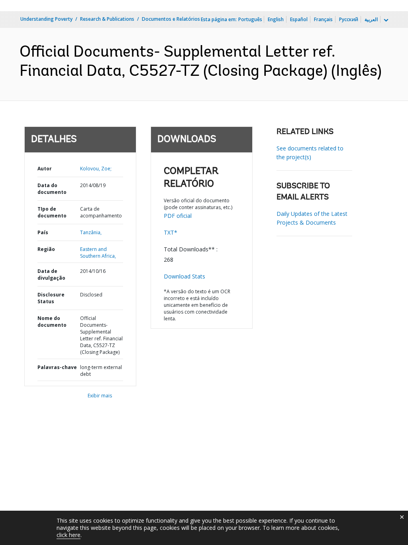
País (42, 232)
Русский (348, 19)
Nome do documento (52, 321)
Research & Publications (107, 19)
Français (323, 19)
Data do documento (52, 188)
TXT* (170, 232)
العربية (371, 19)
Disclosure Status (51, 298)
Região (46, 249)
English (276, 19)
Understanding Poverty (46, 19)
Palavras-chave (57, 367)
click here (68, 535)
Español (299, 19)
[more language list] (385, 20)
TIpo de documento (52, 212)
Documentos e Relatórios (171, 19)
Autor (44, 168)
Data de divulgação (51, 274)
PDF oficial (178, 215)
